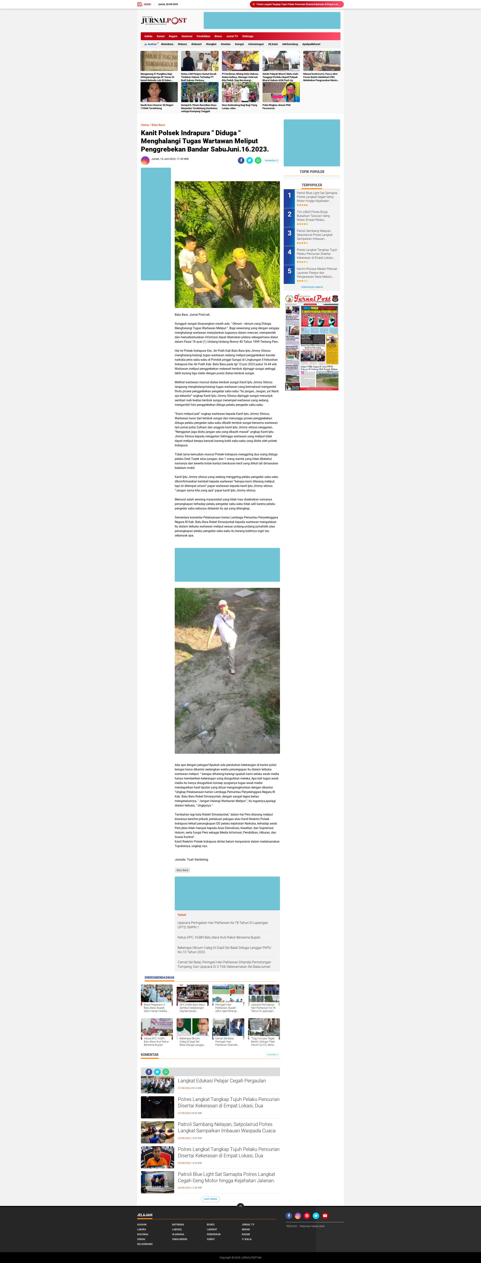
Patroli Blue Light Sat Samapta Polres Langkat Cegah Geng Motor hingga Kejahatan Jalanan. (226, 1177)
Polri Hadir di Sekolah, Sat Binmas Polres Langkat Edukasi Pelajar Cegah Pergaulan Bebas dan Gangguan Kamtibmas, (222, 1080)
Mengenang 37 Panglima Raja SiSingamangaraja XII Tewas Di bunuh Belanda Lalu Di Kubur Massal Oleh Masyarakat (157, 77)
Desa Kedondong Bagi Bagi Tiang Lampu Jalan (239, 107)
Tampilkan (272, 1054)
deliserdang (291, 44)
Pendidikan (203, 36)
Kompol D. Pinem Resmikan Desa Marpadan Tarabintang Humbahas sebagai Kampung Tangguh (199, 108)
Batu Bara (158, 125)
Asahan (152, 44)
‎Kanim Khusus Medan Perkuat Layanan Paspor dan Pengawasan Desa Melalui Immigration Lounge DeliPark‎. (317, 273)
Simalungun (257, 44)
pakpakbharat (312, 44)
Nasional (187, 36)
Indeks (148, 36)
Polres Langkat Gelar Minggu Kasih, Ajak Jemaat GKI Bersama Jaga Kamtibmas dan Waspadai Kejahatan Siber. (298, 4)
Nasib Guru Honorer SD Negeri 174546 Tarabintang (157, 107)
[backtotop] (240, 1207)
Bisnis (218, 36)
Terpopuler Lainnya (312, 287)
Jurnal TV (232, 36)
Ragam (173, 36)
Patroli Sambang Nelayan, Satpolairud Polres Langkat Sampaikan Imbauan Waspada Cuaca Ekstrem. (227, 1130)
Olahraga (247, 36)
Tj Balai (274, 44)
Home (147, 4)
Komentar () (271, 160)
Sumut (161, 36)
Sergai (240, 44)
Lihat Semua (210, 1199)
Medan (226, 44)
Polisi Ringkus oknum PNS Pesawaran (276, 107)
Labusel (197, 44)
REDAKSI (292, 1226)
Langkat (211, 44)
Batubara (168, 44)
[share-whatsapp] (258, 160)
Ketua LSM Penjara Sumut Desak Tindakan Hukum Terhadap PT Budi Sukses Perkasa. (198, 77)
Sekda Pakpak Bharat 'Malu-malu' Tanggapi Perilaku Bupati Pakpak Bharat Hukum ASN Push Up (280, 77)
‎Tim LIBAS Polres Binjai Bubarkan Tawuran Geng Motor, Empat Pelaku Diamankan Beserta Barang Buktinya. (315, 216)
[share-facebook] (241, 160)
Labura (183, 44)
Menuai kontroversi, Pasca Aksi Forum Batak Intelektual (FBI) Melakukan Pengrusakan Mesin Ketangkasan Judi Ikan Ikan (320, 77)
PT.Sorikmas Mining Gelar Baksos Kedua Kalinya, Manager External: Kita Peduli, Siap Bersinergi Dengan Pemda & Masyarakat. (240, 77)
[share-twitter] (249, 160)
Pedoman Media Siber (312, 1226)
